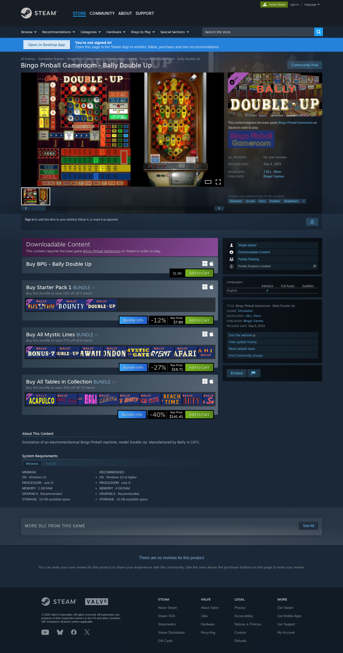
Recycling (208, 632)
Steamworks (167, 624)
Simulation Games (51, 59)
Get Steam (285, 608)
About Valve (209, 608)
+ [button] (303, 201)
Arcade (250, 201)
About (125, 13)
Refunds (241, 641)
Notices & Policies (248, 624)
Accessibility (244, 616)
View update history (243, 342)
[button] (29, 32)
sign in (294, 4)
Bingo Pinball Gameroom (84, 59)
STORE (79, 13)
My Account (286, 632)
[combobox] (258, 32)
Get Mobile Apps (289, 616)
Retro (262, 201)
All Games (28, 59)
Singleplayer (291, 201)
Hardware (207, 624)
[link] (167, 320)
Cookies (240, 632)
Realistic (275, 201)
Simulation (236, 201)
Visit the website (241, 335)
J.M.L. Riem (272, 172)
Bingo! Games (273, 176)
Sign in (29, 219)
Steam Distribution (171, 632)
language (310, 4)
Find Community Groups (246, 355)
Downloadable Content (121, 59)
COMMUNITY (102, 13)
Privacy (240, 608)
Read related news (242, 349)
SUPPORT (145, 13)
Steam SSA (166, 616)
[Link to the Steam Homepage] (39, 17)
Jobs (204, 616)
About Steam (167, 608)
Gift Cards (165, 641)
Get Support (286, 624)
